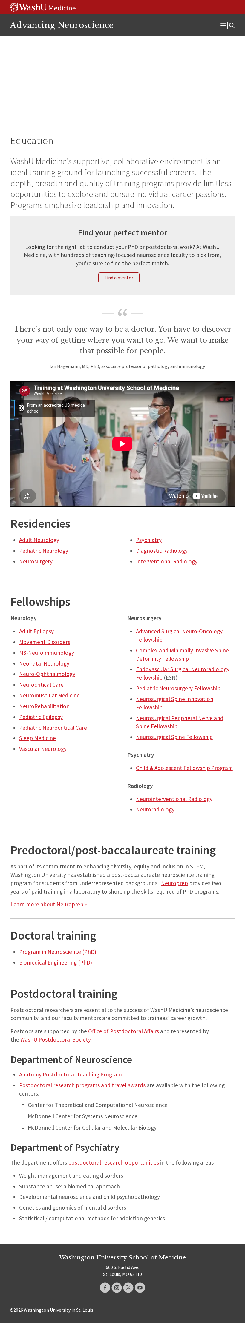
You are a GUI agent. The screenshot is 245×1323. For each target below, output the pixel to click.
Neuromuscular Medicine (49, 695)
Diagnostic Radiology (162, 550)
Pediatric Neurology (43, 550)
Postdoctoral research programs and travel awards (82, 1085)
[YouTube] (140, 1287)
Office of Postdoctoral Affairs (123, 1031)
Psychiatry (149, 539)
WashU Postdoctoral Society (55, 1039)
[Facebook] (105, 1287)
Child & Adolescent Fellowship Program (184, 767)
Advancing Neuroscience (62, 25)
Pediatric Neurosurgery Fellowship (178, 688)
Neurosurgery (36, 561)
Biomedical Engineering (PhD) (55, 962)
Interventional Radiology (166, 561)
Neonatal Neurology (44, 663)
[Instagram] (116, 1287)
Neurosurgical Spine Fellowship (174, 736)
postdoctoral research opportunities (113, 1162)
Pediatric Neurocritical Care (53, 727)
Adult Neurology (39, 539)
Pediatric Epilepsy (41, 716)
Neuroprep (174, 883)
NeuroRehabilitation (44, 706)
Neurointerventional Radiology (174, 799)
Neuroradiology (155, 809)
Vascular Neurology (43, 748)
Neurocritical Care (41, 684)
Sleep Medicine (37, 738)
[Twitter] (128, 1287)
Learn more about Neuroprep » (48, 904)
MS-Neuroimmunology (46, 652)
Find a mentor (119, 278)
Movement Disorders (44, 642)
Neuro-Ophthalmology (47, 673)
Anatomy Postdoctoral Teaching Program (70, 1074)
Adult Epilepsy (36, 631)
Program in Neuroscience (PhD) (57, 951)
